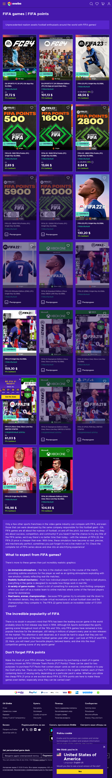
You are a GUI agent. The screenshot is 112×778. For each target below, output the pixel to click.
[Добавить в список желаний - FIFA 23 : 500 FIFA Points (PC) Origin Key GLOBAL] (31, 108)
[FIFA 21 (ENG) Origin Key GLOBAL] (92, 261)
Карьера (6, 714)
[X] (27, 729)
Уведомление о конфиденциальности (29, 770)
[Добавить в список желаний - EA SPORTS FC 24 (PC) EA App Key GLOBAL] (31, 39)
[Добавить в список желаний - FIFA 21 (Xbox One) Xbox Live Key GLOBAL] (104, 314)
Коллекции (37, 711)
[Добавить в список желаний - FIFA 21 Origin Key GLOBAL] (31, 314)
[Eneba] (14, 4)
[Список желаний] (97, 4)
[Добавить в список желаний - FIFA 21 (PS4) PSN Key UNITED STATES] (104, 382)
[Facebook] (23, 729)
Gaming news (90, 708)
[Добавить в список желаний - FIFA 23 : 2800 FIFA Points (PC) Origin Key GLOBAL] (104, 108)
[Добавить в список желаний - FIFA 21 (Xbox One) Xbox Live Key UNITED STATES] (31, 382)
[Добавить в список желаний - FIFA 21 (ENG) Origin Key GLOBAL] (104, 246)
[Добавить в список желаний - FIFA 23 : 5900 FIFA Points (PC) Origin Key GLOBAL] (32, 178)
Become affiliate (91, 714)
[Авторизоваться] (109, 4)
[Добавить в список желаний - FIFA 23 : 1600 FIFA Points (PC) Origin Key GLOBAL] (68, 108)
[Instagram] (31, 729)
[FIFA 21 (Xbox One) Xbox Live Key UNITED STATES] (19, 440)
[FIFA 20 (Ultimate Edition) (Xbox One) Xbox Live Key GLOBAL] (56, 467)
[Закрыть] (104, 747)
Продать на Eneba (10, 729)
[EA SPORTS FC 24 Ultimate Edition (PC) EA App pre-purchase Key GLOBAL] (56, 54)
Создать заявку (61, 714)
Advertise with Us (10, 733)
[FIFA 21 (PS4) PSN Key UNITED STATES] (92, 397)
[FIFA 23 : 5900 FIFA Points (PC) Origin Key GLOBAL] (19, 193)
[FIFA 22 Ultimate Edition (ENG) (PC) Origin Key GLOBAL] (19, 261)
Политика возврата (62, 718)
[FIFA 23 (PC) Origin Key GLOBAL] (92, 54)
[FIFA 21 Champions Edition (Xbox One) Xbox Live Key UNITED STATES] (56, 397)
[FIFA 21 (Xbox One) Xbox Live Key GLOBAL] (92, 329)
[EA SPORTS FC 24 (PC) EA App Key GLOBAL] (19, 54)
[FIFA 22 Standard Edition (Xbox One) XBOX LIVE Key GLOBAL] (56, 261)
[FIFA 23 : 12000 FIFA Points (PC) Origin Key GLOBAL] (56, 193)
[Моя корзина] (103, 4)
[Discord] (35, 729)
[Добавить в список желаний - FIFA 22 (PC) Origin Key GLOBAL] (104, 179)
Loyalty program (40, 714)
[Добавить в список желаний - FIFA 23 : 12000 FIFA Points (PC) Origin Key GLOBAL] (68, 178)
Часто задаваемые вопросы (66, 708)
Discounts (37, 718)
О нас (5, 708)
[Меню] (4, 4)
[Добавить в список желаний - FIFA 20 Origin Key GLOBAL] (31, 452)
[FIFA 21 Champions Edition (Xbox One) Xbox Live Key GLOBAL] (56, 329)
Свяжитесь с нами (10, 711)
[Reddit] (39, 729)
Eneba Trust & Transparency (14, 718)
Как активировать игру (63, 711)
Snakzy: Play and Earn (93, 718)
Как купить (37, 708)
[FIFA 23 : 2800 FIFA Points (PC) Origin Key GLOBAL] (92, 123)
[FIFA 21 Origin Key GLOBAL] (19, 329)
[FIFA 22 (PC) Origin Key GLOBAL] (92, 194)
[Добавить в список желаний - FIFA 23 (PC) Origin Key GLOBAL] (104, 39)
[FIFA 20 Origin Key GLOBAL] (19, 467)
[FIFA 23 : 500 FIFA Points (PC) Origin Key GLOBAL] (19, 123)
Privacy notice (39, 760)
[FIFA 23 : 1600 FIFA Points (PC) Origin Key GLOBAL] (56, 123)
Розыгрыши (89, 711)
